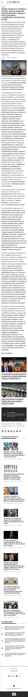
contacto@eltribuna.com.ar (14, 688)
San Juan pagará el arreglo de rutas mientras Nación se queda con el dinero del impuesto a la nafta (15, 634)
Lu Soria (8, 57)
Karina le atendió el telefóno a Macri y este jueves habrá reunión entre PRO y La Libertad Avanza (14, 498)
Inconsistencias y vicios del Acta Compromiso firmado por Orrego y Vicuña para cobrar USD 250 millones (15, 648)
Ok (14, 694)
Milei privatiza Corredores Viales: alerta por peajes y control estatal (12, 401)
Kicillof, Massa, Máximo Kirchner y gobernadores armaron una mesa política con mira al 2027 (14, 454)
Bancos (12, 424)
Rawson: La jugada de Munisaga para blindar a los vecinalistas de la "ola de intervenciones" (14, 612)
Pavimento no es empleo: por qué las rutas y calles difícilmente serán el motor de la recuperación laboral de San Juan (15, 640)
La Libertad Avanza (6, 426)
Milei (14, 426)
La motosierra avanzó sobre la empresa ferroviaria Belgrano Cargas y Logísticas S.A (13, 376)
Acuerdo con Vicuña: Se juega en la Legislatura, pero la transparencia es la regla (14, 520)
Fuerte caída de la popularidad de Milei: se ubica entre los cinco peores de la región (14, 543)
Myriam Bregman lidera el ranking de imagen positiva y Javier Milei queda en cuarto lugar (14, 476)
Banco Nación (5, 424)
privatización (21, 426)
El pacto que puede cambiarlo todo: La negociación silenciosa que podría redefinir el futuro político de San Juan (14, 566)
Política (3, 6)
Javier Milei (19, 424)
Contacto (14, 668)
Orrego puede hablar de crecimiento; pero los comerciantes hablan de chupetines (15, 654)
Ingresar (15, 671)
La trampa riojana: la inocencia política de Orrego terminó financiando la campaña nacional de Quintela (13, 590)
